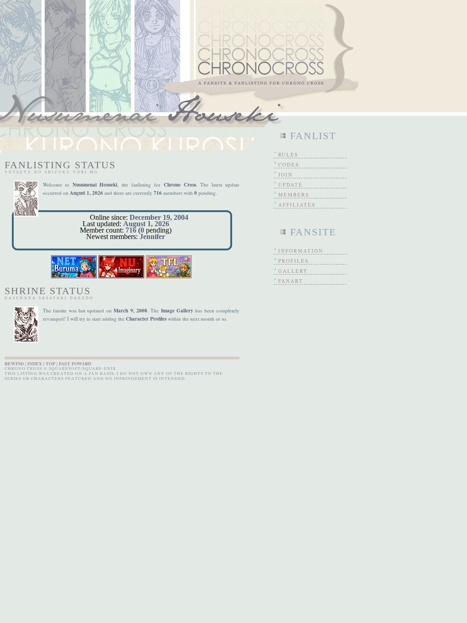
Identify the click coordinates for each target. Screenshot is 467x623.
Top (50, 363)
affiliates (297, 204)
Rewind (14, 363)
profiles (293, 260)
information (300, 250)
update (290, 184)
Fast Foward (75, 363)
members (293, 194)
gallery (293, 270)
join (285, 174)
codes (288, 164)
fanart (290, 280)
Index (34, 363)
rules (288, 154)
